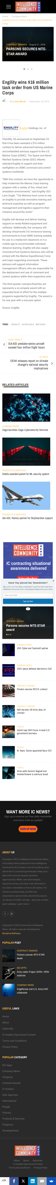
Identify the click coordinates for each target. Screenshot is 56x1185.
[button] (28, 583)
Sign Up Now (28, 601)
